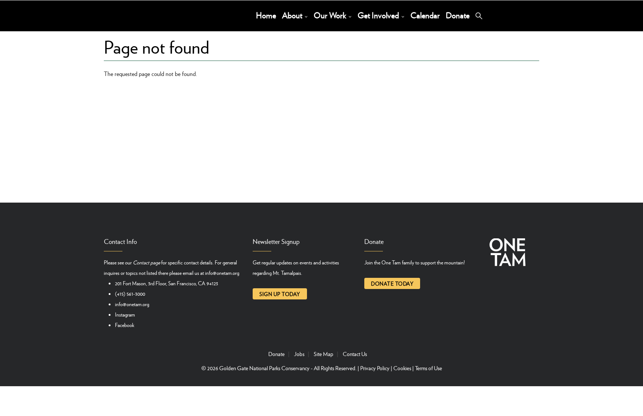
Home (266, 15)
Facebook (124, 324)
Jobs (299, 354)
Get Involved (379, 15)
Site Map (323, 354)
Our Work (331, 15)
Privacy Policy (375, 368)
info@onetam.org (222, 272)
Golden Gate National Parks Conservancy (264, 368)
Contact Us (355, 354)
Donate (458, 15)
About (293, 15)
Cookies (402, 368)
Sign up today (279, 294)
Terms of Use (428, 368)
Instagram (125, 314)
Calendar (425, 15)
